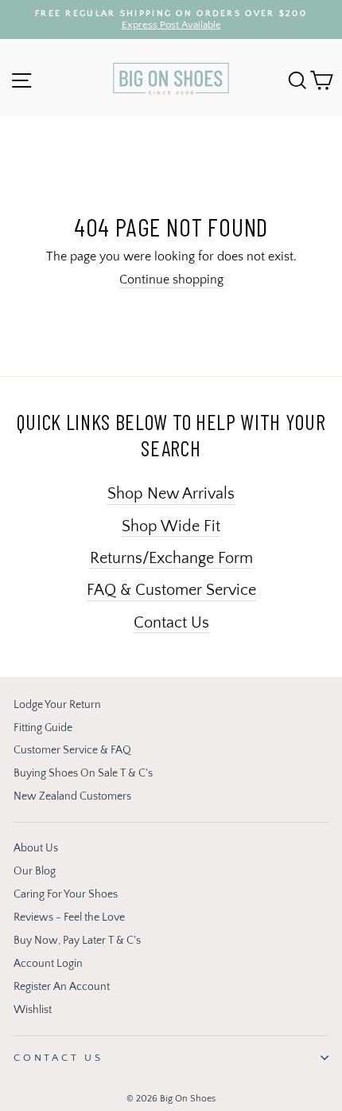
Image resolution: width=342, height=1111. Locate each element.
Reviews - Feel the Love (69, 917)
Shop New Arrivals (171, 494)
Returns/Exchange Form (171, 558)
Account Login (48, 963)
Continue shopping (171, 280)
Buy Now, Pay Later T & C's (77, 940)
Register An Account (62, 986)
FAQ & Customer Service (171, 590)
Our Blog (35, 871)
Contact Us (171, 623)
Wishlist (33, 1009)
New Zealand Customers (72, 796)
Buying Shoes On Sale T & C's (83, 773)
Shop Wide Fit (171, 526)
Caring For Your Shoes (66, 894)
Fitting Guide (43, 728)
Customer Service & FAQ (72, 750)
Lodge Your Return (57, 704)
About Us (36, 848)
